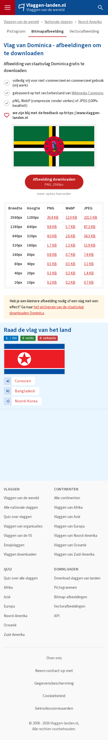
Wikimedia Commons (87, 93)
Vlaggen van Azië (67, 517)
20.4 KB (53, 217)
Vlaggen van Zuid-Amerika (74, 554)
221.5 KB (90, 217)
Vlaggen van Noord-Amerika (75, 536)
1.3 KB (70, 245)
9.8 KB (52, 226)
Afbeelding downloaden (54, 182)
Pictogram (16, 31)
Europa (9, 606)
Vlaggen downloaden (20, 554)
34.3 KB (89, 236)
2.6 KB (70, 236)
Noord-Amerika (90, 21)
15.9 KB (89, 245)
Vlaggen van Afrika (68, 507)
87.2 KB (89, 226)
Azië (7, 597)
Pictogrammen (65, 587)
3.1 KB (89, 263)
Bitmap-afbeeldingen (70, 597)
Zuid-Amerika (14, 635)
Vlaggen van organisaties (23, 526)
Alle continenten (67, 498)
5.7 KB (70, 226)
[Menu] (7, 7)
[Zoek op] (100, 7)
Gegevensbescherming (54, 683)
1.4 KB (89, 273)
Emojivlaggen (14, 545)
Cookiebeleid (54, 696)
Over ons (54, 658)
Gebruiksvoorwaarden (54, 708)
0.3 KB (52, 273)
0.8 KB (52, 254)
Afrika (8, 587)
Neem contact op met (54, 671)
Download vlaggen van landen (77, 578)
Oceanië (10, 625)
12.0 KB (71, 217)
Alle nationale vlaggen (21, 507)
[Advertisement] (54, 444)
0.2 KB (52, 282)
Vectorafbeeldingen (69, 606)
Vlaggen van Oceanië (70, 545)
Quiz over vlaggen (18, 517)
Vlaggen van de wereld (45, 10)
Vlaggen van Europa (69, 526)
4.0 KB (52, 236)
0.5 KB (52, 263)
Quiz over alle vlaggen (21, 578)
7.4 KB (89, 254)
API (57, 616)
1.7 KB (52, 245)
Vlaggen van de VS (18, 536)
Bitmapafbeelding (47, 31)
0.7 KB (70, 254)
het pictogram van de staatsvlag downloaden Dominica (47, 310)
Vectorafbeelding (84, 31)
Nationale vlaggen (58, 21)
